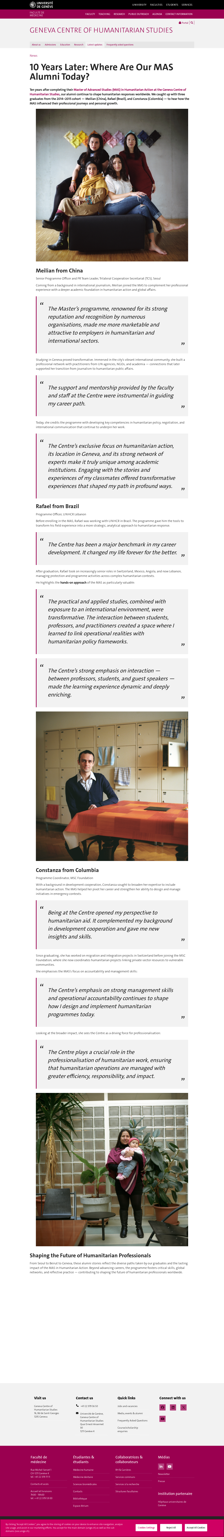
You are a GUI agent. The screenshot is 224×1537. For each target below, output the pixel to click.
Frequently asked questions (120, 44)
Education (65, 44)
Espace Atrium (80, 1505)
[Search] (192, 23)
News (33, 56)
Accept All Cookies (196, 1527)
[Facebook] (162, 1407)
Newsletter (164, 1474)
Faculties (156, 4)
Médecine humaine (83, 1469)
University (139, 4)
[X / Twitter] (183, 1407)
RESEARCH (119, 14)
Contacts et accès (40, 1484)
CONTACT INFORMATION (179, 14)
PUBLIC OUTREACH (138, 14)
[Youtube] (170, 1466)
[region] (112, 1528)
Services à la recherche (127, 1484)
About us (36, 44)
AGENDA (157, 14)
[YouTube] (162, 1418)
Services (187, 4)
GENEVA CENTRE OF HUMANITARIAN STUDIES (101, 30)
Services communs (125, 1477)
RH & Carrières (123, 1469)
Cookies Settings (146, 1527)
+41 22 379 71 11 (42, 1476)
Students (172, 4)
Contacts (77, 1491)
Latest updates (95, 44)
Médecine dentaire (83, 1477)
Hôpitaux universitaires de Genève (172, 1503)
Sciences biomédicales (85, 1484)
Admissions (50, 44)
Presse (161, 1481)
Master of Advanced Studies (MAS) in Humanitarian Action (114, 90)
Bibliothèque (80, 1498)
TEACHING (104, 14)
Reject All (171, 1527)
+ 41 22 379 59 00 (43, 1498)
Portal (184, 22)
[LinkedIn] (173, 1407)
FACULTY (90, 14)
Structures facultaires (126, 1491)
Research (78, 44)
